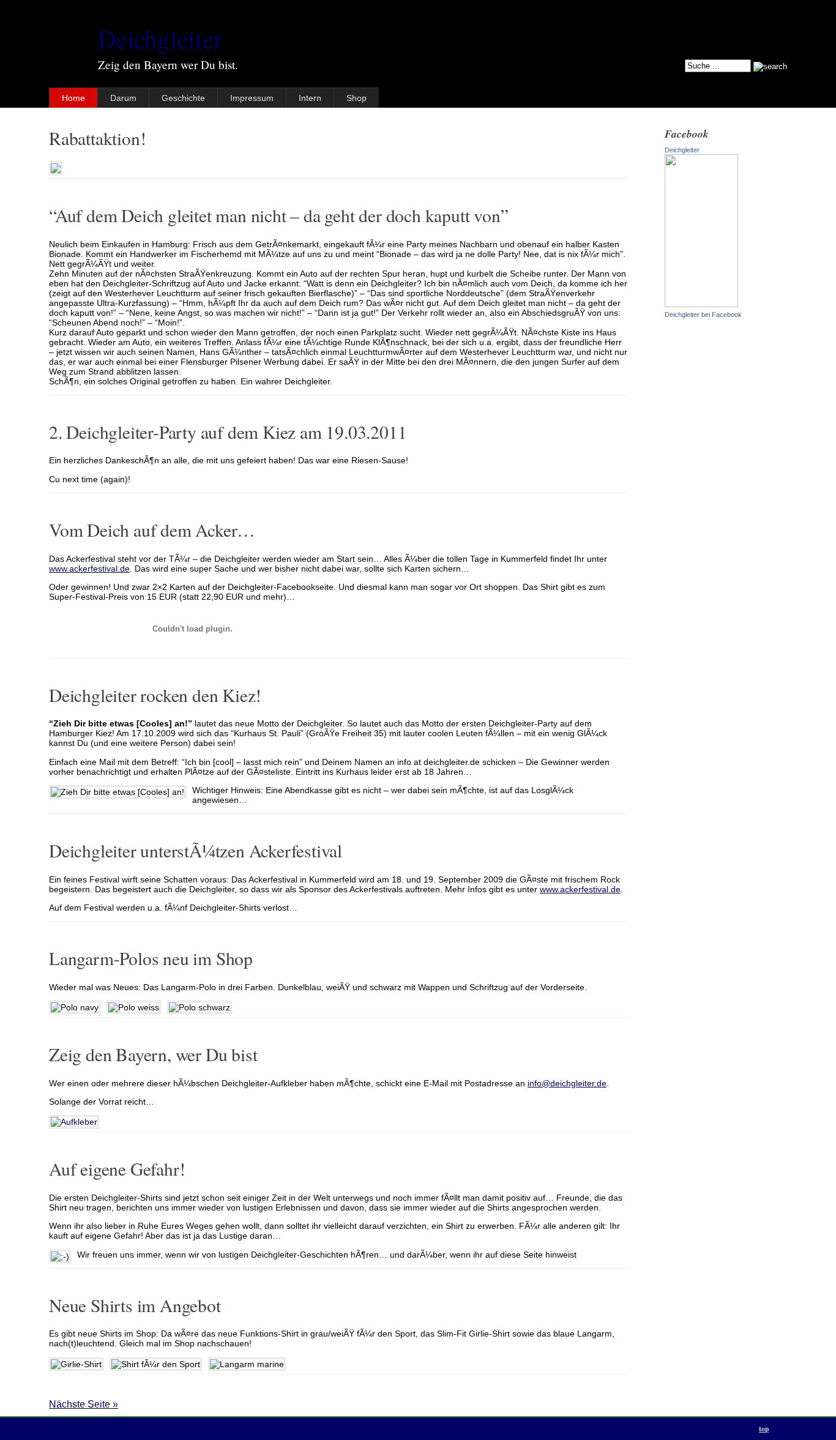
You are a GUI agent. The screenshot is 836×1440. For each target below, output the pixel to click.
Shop (356, 98)
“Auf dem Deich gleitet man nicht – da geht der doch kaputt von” (278, 215)
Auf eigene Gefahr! (117, 1169)
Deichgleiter (160, 38)
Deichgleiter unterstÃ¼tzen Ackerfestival (195, 850)
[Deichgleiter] (701, 304)
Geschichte (183, 98)
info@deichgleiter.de (567, 1083)
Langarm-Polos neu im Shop (151, 958)
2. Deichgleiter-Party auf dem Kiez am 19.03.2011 (227, 432)
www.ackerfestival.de (89, 568)
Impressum (252, 98)
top (764, 1428)
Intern (310, 98)
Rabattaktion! (97, 138)
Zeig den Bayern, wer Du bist (153, 1054)
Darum (123, 98)
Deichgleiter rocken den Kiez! (155, 695)
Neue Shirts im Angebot (135, 1305)
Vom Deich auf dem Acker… (152, 530)
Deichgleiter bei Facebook (703, 314)
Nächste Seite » (83, 1404)
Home (73, 98)
